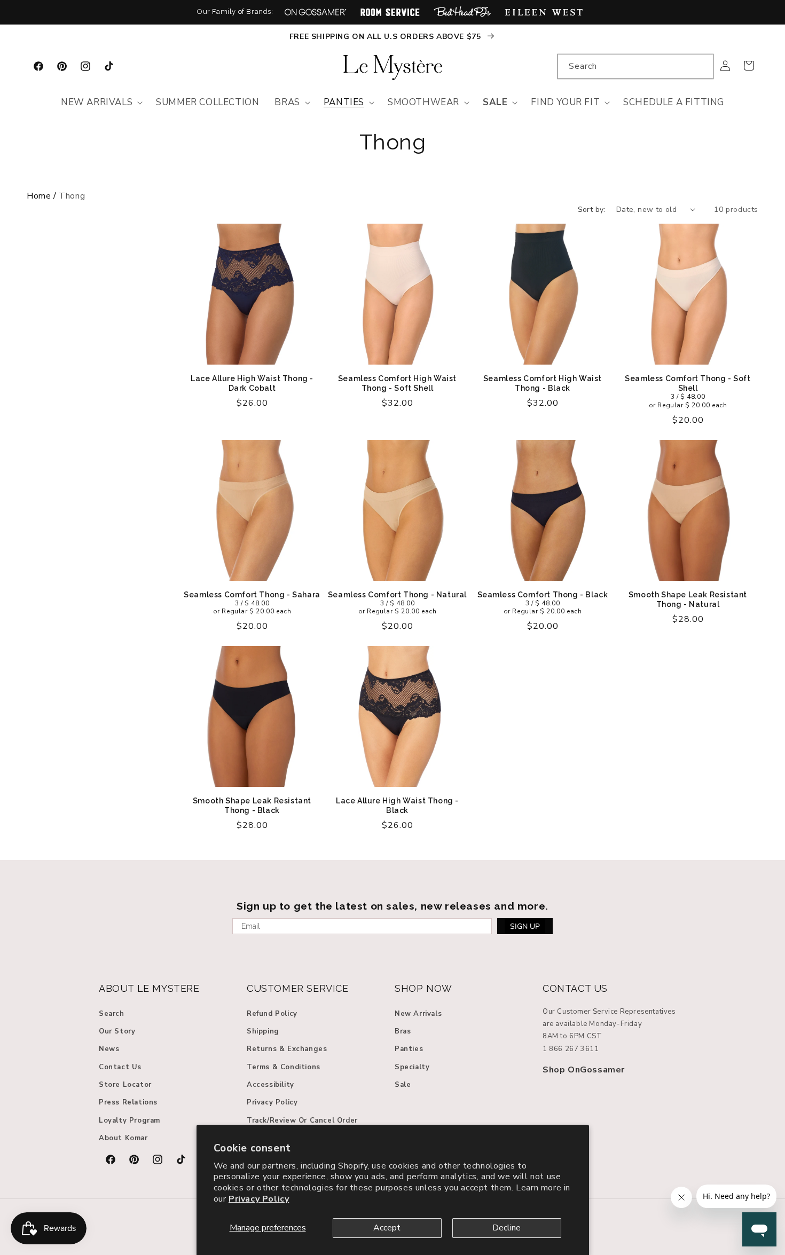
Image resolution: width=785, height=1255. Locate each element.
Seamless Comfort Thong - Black (542, 594)
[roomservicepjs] (390, 12)
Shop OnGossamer (584, 1070)
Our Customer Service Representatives (609, 1011)
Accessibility (270, 1085)
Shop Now (423, 988)
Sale (403, 1085)
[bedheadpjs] (462, 12)
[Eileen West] (543, 12)
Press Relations (128, 1102)
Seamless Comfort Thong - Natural (397, 594)
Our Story (117, 1031)
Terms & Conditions (283, 1067)
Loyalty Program (129, 1120)
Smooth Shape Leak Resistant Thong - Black (252, 805)
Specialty (412, 1067)
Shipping (263, 1031)
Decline (506, 1228)
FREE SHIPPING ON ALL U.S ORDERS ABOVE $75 (386, 36)
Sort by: (592, 209)
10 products (736, 209)
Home (39, 196)
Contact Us (120, 1067)
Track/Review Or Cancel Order (302, 1120)
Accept (387, 1228)
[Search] (701, 66)
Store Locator (125, 1085)
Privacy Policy (259, 1199)
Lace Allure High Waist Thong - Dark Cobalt (252, 383)
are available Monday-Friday (592, 1024)
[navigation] (392, 196)
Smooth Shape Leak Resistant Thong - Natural (688, 599)
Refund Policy (272, 1014)
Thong (392, 142)
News (109, 1049)
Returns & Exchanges (287, 1049)
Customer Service (298, 988)
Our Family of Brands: (235, 11)
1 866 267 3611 (571, 1049)
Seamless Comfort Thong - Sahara (252, 594)
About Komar (123, 1138)
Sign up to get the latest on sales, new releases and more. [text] (392, 906)
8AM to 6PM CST (572, 1036)
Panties (409, 1049)
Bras (403, 1031)
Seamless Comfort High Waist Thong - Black (542, 383)
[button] (100, 102)
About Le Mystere (149, 988)
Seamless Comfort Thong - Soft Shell (687, 383)
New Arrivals (418, 1014)
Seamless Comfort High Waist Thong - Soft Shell (397, 383)
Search (111, 1014)
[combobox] (635, 66)
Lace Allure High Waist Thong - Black (397, 805)
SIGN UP (525, 926)
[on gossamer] (315, 12)
